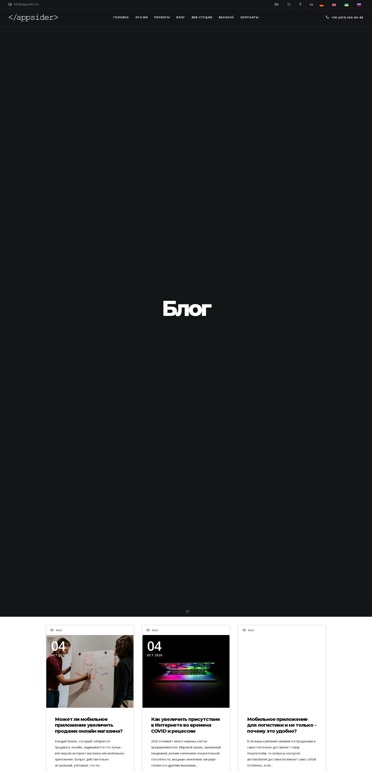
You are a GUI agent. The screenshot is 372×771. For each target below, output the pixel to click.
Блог (59, 630)
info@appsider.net (26, 4)
